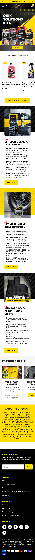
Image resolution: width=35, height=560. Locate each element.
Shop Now (11, 182)
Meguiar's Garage (8, 512)
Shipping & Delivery (8, 484)
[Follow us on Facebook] (21, 527)
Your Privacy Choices (8, 546)
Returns (4, 488)
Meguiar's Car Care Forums (10, 515)
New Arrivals (11, 55)
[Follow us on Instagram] (10, 527)
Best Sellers (23, 55)
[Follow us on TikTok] (4, 527)
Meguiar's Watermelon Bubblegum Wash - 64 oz (11, 83)
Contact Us (5, 495)
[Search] (7, 6)
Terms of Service (15, 544)
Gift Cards (5, 505)
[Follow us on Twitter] (27, 527)
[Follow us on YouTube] (15, 527)
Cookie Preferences (25, 544)
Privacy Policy (6, 544)
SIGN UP (29, 467)
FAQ (3, 481)
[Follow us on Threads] (4, 533)
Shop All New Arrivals (17, 100)
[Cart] (32, 6)
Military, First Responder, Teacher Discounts (16, 491)
